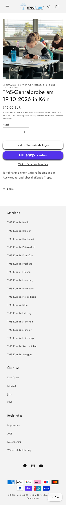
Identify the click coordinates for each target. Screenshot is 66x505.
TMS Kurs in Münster (19, 330)
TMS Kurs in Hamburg (20, 280)
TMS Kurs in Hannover (20, 288)
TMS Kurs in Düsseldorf (21, 247)
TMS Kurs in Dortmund (20, 239)
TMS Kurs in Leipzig (19, 313)
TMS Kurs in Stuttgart (19, 354)
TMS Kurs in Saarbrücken (22, 346)
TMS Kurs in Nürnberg (20, 338)
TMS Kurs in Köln (17, 305)
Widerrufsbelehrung (19, 450)
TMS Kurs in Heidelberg (21, 297)
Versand (40, 115)
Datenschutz (14, 442)
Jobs (9, 394)
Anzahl (6, 124)
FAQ (9, 402)
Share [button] (10, 189)
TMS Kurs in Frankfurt (20, 255)
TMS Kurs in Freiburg (20, 263)
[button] (7, 7)
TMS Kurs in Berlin (18, 222)
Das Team (13, 377)
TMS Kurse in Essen (19, 272)
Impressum (13, 425)
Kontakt (11, 386)
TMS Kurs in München (20, 321)
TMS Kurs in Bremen (19, 231)
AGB (10, 433)
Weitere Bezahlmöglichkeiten (33, 164)
